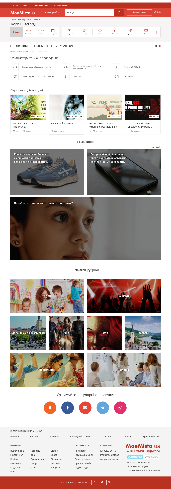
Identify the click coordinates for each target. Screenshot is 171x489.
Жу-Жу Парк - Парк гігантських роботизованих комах (25, 125)
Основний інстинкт (62, 123)
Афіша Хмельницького (19, 20)
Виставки (115, 34)
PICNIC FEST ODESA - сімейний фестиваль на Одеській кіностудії (103, 125)
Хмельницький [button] (50, 12)
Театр (84, 34)
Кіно (146, 34)
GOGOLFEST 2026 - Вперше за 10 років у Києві (140, 125)
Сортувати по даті (64, 46)
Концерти (69, 34)
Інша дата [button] (53, 34)
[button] (157, 32)
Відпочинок (130, 34)
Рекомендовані (22, 46)
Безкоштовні (42, 46)
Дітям (100, 34)
